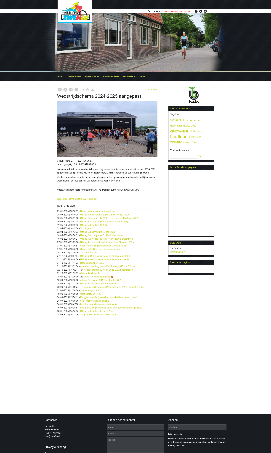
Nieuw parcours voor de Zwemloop (97, 211)
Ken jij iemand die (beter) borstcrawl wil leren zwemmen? (108, 297)
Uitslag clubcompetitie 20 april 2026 (97, 232)
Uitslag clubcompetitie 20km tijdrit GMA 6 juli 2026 (105, 214)
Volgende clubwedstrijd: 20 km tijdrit (98, 314)
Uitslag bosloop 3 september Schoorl (98, 283)
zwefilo (176, 142)
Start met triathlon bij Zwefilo (94, 301)
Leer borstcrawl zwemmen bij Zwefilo (98, 304)
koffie (193, 136)
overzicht (152, 89)
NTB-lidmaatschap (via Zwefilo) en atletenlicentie (104, 259)
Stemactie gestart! (89, 290)
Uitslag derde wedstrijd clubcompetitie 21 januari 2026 (107, 242)
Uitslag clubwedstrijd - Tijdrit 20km (97, 311)
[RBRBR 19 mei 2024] (107, 129)
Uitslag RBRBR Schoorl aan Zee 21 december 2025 (105, 256)
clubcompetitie (191, 120)
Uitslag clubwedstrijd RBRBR (94, 225)
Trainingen (85, 228)
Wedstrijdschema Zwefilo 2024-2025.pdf (77, 199)
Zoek (200, 156)
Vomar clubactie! (88, 252)
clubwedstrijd (181, 131)
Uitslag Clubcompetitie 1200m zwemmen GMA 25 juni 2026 (109, 218)
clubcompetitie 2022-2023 (183, 125)
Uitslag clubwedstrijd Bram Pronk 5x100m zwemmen (106, 239)
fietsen (197, 131)
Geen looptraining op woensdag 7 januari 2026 (103, 245)
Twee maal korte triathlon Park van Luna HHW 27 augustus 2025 (112, 287)
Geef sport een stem (90, 294)
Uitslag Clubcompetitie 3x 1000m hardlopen (101, 235)
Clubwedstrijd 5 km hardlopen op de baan (100, 249)
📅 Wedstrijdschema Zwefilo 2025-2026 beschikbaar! (106, 270)
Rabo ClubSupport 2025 (92, 263)
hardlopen (180, 136)
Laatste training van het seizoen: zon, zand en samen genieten (111, 307)
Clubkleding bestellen (90, 273)
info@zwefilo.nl (178, 252)
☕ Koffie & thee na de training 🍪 (96, 276)
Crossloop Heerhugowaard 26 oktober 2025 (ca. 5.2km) (107, 266)
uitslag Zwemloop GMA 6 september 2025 (101, 280)
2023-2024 (175, 120)
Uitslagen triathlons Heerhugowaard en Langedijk (104, 221)
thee (199, 136)
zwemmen (190, 142)
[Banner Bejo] (191, 95)
